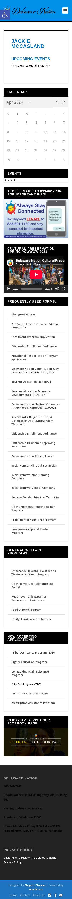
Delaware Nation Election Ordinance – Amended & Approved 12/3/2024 (35, 405)
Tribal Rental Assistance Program (34, 519)
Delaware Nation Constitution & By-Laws (35, 370)
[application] (36, 274)
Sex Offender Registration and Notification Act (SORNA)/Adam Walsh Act (32, 420)
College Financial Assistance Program (30, 673)
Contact (25, 895)
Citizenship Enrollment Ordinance (34, 346)
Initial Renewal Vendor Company (33, 488)
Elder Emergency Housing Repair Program (33, 508)
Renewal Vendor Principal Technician (35, 497)
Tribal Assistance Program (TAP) (33, 652)
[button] (5, 15)
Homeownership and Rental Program (30, 530)
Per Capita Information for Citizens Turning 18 (35, 325)
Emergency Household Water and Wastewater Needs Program (33, 572)
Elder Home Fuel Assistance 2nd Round (32, 585)
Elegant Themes (35, 885)
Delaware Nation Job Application (33, 456)
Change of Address (24, 314)
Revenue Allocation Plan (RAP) (31, 381)
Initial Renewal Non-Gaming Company (30, 476)
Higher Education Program (29, 662)
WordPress (36, 889)
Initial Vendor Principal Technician (34, 465)
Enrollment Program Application (33, 337)
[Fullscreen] (63, 289)
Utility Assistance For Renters (31, 619)
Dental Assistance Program (29, 693)
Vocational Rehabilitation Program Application (35, 357)
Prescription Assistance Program (33, 703)
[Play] (9, 289)
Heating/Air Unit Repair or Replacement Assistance (28, 598)
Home (13, 895)
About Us (38, 895)
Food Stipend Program (26, 609)
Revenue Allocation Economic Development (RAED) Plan (30, 393)
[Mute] (57, 289)
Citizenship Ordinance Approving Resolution (33, 444)
